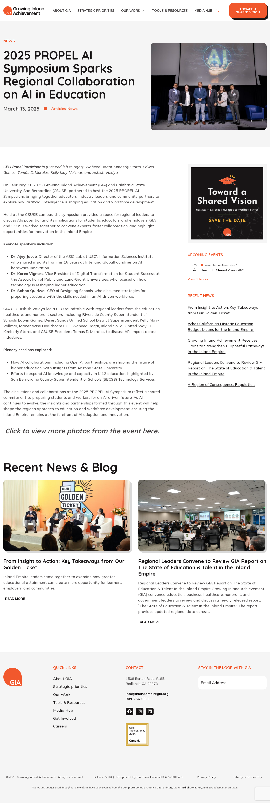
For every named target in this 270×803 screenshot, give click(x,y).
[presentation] (66, 515)
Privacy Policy (206, 777)
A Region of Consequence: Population (221, 384)
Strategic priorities (95, 10)
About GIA (62, 10)
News (73, 108)
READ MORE (16, 599)
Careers (60, 726)
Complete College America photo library (147, 787)
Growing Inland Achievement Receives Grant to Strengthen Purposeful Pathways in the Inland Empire (226, 346)
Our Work (130, 10)
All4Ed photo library (190, 787)
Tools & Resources (170, 10)
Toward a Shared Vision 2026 (222, 270)
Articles (58, 108)
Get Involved (64, 718)
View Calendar (198, 279)
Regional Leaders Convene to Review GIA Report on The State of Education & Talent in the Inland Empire (226, 368)
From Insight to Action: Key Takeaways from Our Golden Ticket (63, 564)
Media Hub (203, 10)
